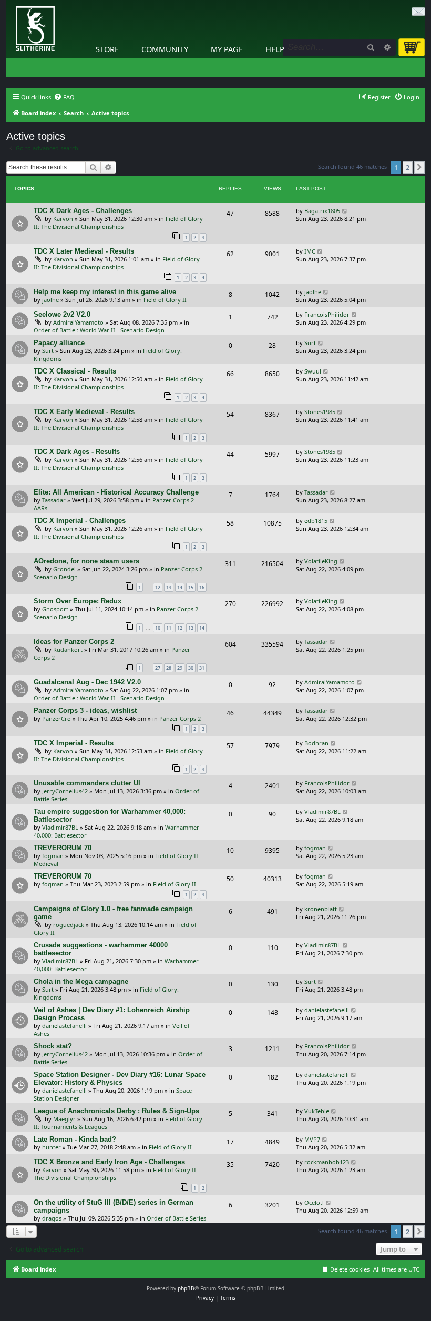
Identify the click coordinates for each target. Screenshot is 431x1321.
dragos (51, 1218)
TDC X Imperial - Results (74, 743)
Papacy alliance (59, 343)
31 (201, 667)
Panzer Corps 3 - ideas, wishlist (85, 710)
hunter (51, 1147)
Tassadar (54, 500)
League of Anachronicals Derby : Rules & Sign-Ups (116, 1111)
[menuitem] (64, 97)
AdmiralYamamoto (78, 322)
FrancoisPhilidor (327, 314)
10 (157, 627)
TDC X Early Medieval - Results (84, 412)
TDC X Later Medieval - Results (84, 251)
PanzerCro (56, 718)
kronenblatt (320, 909)
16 (201, 587)
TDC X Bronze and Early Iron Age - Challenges (109, 1162)
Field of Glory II (165, 300)
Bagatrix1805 (322, 211)
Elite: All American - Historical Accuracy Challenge (116, 492)
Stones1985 (319, 412)
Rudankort (68, 649)
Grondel (64, 569)
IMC (309, 251)
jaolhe (50, 300)
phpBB (186, 1288)
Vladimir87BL (60, 827)
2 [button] (407, 167)
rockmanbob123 (326, 1162)
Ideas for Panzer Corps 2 (74, 642)
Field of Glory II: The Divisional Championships (118, 222)
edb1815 (315, 521)
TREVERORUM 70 (62, 848)
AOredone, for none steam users (86, 561)
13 (168, 587)
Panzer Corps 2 (180, 718)
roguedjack (68, 925)
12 (157, 587)
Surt (48, 351)
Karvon (63, 219)
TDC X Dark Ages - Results (77, 452)
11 (168, 627)
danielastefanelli (64, 1026)
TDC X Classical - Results (75, 371)
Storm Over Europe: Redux (77, 601)
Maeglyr (64, 1119)
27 (157, 667)
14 (179, 587)
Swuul (312, 371)
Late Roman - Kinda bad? (75, 1139)
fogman (53, 856)
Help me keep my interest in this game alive (105, 292)
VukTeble (316, 1111)
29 (179, 667)
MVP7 (312, 1139)
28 (168, 667)
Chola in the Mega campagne (81, 981)
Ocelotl (314, 1202)
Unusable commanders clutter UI (87, 783)
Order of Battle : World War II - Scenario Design (99, 330)
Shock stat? (53, 1046)
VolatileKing (320, 561)
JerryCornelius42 (65, 791)
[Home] (9, 2)
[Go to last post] (345, 211)
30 (190, 667)
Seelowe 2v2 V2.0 (62, 314)
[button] (419, 167)
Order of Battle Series (176, 1218)
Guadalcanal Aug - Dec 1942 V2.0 (87, 682)
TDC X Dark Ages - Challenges (83, 211)
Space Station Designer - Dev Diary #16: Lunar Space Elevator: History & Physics (120, 1078)
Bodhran (316, 743)
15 (190, 587)
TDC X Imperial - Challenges (80, 521)
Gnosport (55, 609)
